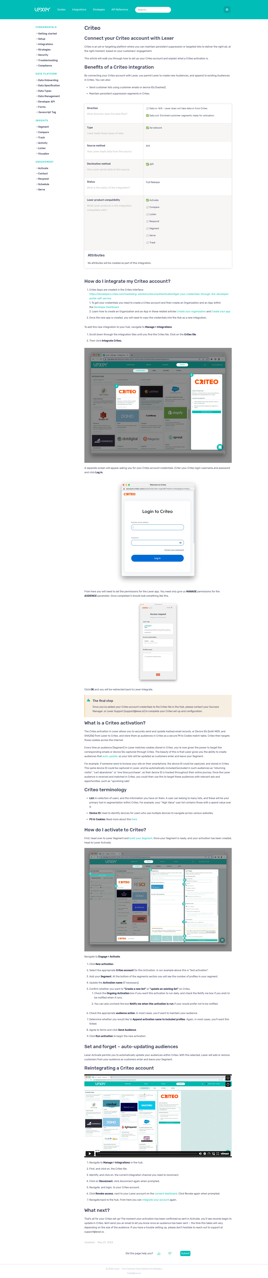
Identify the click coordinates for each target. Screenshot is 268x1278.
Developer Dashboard (106, 307)
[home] (42, 10)
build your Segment (140, 838)
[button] (227, 9)
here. (135, 819)
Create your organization (191, 311)
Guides (61, 9)
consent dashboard (166, 1193)
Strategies (99, 9)
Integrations (79, 9)
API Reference (120, 9)
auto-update (110, 756)
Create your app (221, 311)
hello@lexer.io (134, 1273)
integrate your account (155, 1199)
